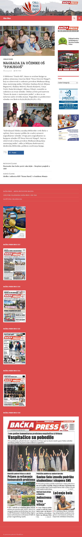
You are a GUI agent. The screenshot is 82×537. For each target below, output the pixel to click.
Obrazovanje (8, 59)
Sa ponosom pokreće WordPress (13, 534)
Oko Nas (7, 18)
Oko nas (18, 71)
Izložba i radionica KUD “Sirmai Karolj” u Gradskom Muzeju (25, 175)
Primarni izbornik (79, 18)
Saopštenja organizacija (12, 199)
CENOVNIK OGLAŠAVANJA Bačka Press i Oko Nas (20, 195)
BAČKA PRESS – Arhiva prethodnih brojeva (18, 191)
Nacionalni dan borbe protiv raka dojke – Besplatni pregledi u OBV (26, 166)
